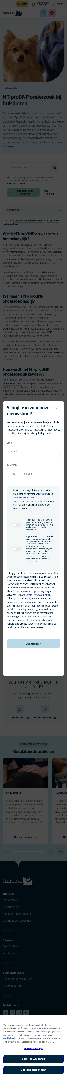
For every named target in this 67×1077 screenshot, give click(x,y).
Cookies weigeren (33, 1059)
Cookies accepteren (34, 1070)
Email (10, 442)
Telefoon (12, 464)
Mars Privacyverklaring (38, 595)
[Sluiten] (56, 408)
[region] (33, 1046)
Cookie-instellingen (33, 1049)
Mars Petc (18, 497)
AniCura (44, 494)
